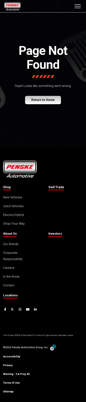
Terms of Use (11, 382)
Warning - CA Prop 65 (16, 374)
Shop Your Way (14, 223)
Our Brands (11, 244)
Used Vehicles (13, 206)
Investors (55, 233)
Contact (8, 285)
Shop (7, 187)
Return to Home (43, 100)
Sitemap (8, 391)
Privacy (8, 365)
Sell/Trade (56, 187)
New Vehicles (12, 197)
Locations (10, 295)
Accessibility (11, 356)
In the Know (11, 276)
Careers (8, 268)
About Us (10, 233)
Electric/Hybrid (13, 215)
